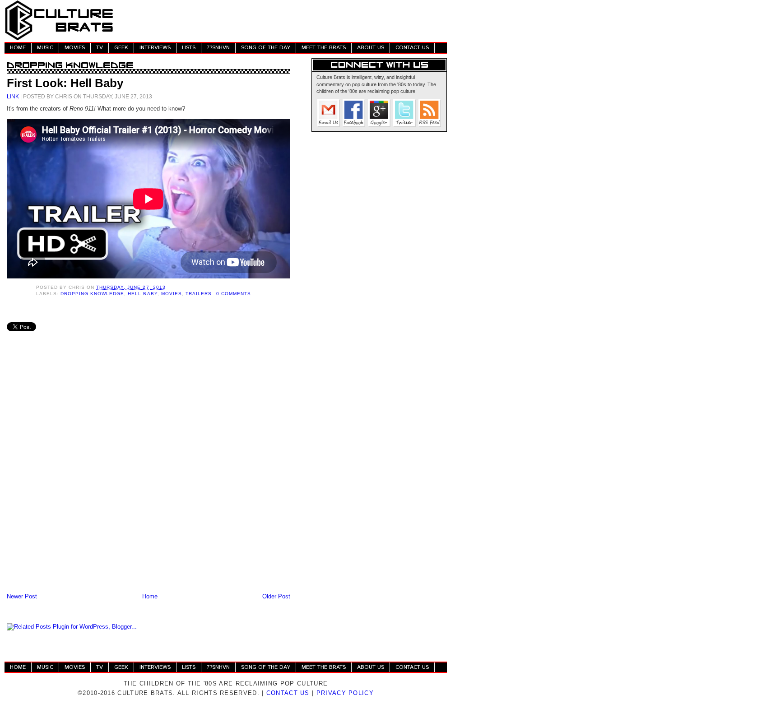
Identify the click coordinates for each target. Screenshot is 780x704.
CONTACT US (412, 47)
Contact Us (288, 693)
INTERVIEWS (155, 47)
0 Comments (233, 293)
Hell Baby (142, 293)
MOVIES (75, 47)
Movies (171, 293)
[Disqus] (148, 473)
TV (99, 47)
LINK (13, 96)
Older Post (276, 596)
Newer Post (22, 596)
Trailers (199, 293)
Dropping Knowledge (92, 293)
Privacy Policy (345, 693)
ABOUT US (370, 47)
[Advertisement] (282, 20)
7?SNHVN (218, 47)
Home (150, 596)
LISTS (188, 47)
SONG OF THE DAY (265, 47)
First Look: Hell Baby (65, 83)
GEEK (121, 47)
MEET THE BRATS (324, 47)
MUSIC (45, 47)
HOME (18, 47)
